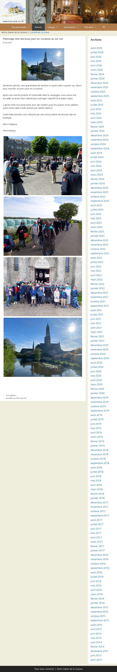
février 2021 (97, 336)
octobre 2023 (98, 196)
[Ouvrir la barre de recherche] (103, 27)
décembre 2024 (99, 135)
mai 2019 (96, 428)
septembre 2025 (100, 96)
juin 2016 (96, 581)
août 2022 (96, 257)
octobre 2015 (98, 616)
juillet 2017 (97, 524)
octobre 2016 (98, 563)
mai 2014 (96, 637)
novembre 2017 (99, 506)
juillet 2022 (97, 262)
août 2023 (96, 205)
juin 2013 (96, 655)
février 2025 (97, 126)
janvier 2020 (98, 393)
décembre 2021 (99, 292)
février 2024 (97, 179)
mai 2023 (96, 218)
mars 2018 (97, 489)
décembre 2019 (99, 397)
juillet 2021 (97, 314)
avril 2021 (96, 327)
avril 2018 (96, 485)
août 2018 (96, 467)
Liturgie (51, 27)
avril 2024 (96, 170)
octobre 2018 (98, 458)
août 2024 (96, 152)
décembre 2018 (99, 450)
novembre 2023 (99, 192)
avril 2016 (96, 589)
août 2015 (96, 624)
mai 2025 (96, 113)
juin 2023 (96, 214)
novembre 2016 (99, 559)
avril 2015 (96, 629)
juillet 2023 (97, 209)
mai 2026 (96, 61)
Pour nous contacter (44, 668)
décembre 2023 (99, 187)
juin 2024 (96, 161)
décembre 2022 (99, 240)
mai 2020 (96, 375)
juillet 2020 (97, 367)
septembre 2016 (100, 568)
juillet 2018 (97, 471)
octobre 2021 (98, 301)
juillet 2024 (97, 157)
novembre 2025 (99, 87)
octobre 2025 (98, 91)
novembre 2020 (99, 349)
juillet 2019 (97, 419)
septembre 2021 (100, 305)
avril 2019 (96, 432)
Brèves (38, 27)
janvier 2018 (98, 498)
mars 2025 (97, 122)
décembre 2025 (99, 83)
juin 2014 (96, 633)
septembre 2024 (100, 148)
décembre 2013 (99, 651)
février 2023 (97, 231)
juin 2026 (96, 56)
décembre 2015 (99, 607)
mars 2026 (97, 69)
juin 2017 (96, 528)
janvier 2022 (98, 288)
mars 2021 (97, 332)
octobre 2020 (98, 353)
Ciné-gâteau (11, 395)
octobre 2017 (98, 511)
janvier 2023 (98, 235)
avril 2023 (96, 222)
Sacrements (70, 27)
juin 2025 (96, 109)
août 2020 (96, 362)
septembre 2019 (100, 410)
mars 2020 (97, 384)
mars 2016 (97, 594)
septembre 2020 (100, 358)
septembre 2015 (100, 620)
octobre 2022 (98, 249)
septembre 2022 (100, 253)
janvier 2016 (98, 603)
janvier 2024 (98, 183)
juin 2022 (96, 266)
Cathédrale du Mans (39, 32)
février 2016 (97, 598)
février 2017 (97, 546)
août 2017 (96, 520)
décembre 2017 (99, 502)
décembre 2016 (99, 555)
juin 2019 (96, 423)
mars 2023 (97, 227)
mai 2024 (96, 165)
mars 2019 (97, 436)
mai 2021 (96, 323)
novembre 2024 (99, 139)
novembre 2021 (99, 297)
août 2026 (96, 48)
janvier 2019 (98, 445)
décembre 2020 (99, 345)
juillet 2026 (97, 52)
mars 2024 (97, 174)
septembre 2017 (100, 515)
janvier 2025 (98, 131)
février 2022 (97, 284)
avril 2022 (96, 275)
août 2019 (96, 415)
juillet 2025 (97, 104)
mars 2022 (97, 279)
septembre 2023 (100, 200)
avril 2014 (96, 642)
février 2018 (97, 493)
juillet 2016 (97, 576)
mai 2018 (96, 480)
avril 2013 (96, 659)
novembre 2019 (99, 401)
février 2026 (97, 74)
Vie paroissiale (19, 27)
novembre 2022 (99, 244)
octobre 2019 (98, 406)
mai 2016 (96, 585)
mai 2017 (96, 533)
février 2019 (97, 441)
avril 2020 (96, 380)
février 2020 (97, 388)
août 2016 (96, 572)
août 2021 (96, 310)
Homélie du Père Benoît (16, 398)
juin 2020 (96, 371)
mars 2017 (97, 541)
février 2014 (97, 646)
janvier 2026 (98, 78)
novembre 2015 (99, 611)
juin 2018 (96, 476)
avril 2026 (96, 65)
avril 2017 (96, 537)
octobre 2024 (98, 144)
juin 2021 (96, 319)
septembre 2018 (100, 463)
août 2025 (96, 100)
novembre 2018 (99, 454)
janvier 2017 (98, 550)
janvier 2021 (98, 340)
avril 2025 (96, 117)
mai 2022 (96, 270)
